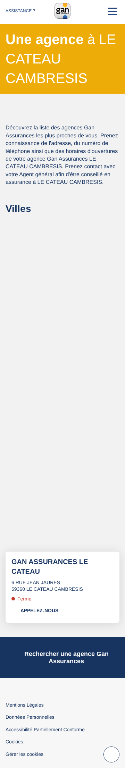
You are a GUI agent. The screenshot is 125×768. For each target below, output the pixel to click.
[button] (112, 11)
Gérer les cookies (24, 754)
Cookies (14, 741)
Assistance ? (20, 10)
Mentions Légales (25, 705)
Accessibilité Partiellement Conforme (45, 729)
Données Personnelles (30, 717)
